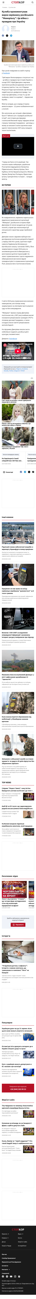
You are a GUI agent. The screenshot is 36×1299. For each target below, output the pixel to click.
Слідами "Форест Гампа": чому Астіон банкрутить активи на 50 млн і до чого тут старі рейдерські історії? (18, 790)
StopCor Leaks (8, 1099)
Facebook (6, 73)
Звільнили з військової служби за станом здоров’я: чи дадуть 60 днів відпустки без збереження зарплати (18, 761)
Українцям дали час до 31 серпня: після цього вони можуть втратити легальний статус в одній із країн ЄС (17, 1030)
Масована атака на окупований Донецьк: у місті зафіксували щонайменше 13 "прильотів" (18, 677)
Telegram (18, 369)
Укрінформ (13, 338)
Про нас (4, 1254)
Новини (4, 1238)
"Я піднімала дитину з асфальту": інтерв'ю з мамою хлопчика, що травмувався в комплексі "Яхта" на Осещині (15, 969)
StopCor (13, 27)
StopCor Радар (6, 1246)
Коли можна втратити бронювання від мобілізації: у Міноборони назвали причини (16, 719)
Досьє (4, 1242)
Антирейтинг (22, 1246)
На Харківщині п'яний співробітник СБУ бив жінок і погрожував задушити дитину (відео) (12, 462)
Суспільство (12, 7)
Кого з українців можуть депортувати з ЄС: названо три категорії (17, 1065)
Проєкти (4, 1234)
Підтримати (20, 925)
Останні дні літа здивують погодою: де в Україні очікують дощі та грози (17, 1047)
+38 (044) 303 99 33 (18, 1089)
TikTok (22, 371)
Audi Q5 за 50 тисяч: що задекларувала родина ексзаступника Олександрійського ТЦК (18, 808)
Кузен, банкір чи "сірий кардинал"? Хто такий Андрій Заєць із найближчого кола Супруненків (17, 1143)
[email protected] (18, 1291)
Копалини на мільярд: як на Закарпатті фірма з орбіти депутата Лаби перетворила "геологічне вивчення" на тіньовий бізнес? (17, 1126)
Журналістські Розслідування (11, 1262)
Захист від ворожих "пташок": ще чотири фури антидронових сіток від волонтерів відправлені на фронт (14, 902)
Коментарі (9, 472)
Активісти (5, 1266)
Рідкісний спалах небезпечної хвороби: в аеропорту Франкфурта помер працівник (17, 548)
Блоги (20, 1238)
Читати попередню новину (11, 455)
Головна (4, 7)
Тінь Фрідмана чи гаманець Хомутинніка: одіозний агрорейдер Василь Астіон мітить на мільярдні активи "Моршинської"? (17, 1109)
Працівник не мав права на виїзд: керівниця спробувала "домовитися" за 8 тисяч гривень (18, 591)
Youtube (6, 371)
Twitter (11, 371)
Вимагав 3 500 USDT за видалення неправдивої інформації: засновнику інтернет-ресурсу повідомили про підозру (18, 635)
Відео (20, 1234)
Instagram (16, 371)
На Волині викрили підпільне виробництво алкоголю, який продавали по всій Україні (17, 826)
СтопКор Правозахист (9, 1258)
